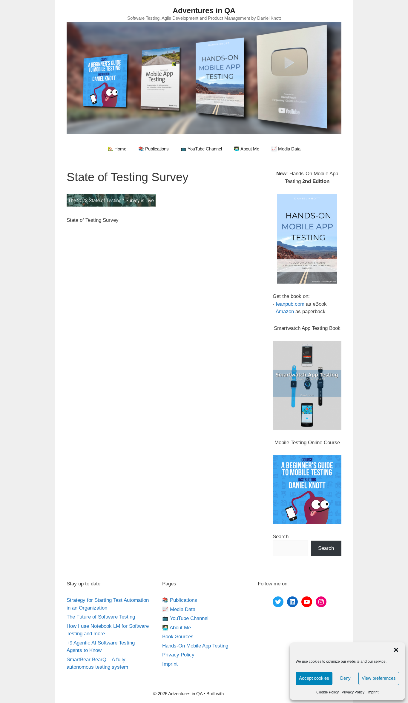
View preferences (379, 678)
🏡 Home (117, 148)
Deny (345, 678)
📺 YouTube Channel (201, 148)
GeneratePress (240, 693)
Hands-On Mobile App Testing (195, 646)
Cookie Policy (327, 692)
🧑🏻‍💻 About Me (246, 148)
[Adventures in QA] (204, 77)
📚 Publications (153, 148)
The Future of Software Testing (101, 617)
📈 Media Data (285, 148)
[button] (396, 650)
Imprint (372, 692)
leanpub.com (290, 304)
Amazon (285, 311)
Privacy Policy (353, 692)
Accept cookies (314, 678)
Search (281, 536)
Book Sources (178, 636)
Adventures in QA (204, 10)
